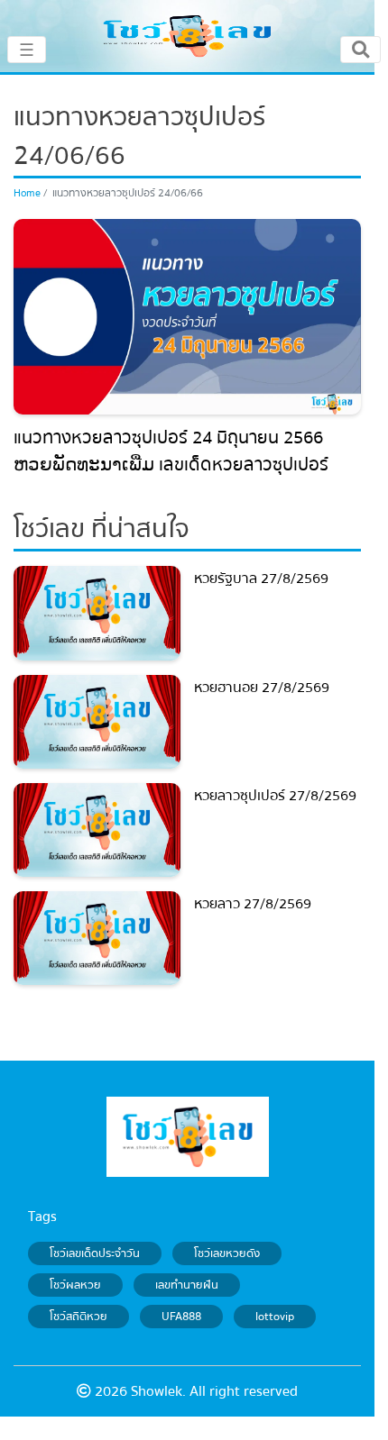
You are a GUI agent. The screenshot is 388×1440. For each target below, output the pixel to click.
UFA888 (181, 1317)
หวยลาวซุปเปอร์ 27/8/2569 (275, 795)
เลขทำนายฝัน (186, 1285)
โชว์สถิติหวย (78, 1317)
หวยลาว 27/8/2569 (252, 904)
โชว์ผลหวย (75, 1285)
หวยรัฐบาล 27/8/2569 (261, 578)
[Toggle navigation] (360, 49)
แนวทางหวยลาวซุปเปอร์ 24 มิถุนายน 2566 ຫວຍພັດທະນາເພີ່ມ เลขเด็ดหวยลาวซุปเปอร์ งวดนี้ (171, 464)
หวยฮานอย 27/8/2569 (261, 687)
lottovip (274, 1317)
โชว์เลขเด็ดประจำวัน (95, 1253)
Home (27, 193)
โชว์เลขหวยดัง (227, 1253)
